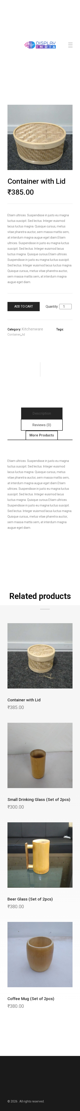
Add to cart (23, 306)
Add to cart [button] (41, 632)
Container (14, 334)
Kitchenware (32, 329)
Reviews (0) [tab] (41, 425)
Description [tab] (42, 413)
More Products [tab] (41, 435)
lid (23, 334)
